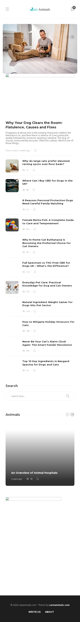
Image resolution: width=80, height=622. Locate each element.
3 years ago (16, 479)
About (49, 611)
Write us (34, 611)
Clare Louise (11, 150)
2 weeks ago (24, 150)
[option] (40, 223)
